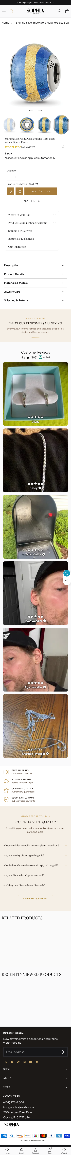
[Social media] (66, 580)
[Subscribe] (61, 1052)
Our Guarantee (17, 246)
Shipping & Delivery (20, 230)
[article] (35, 394)
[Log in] (59, 11)
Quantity (12, 170)
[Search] (11, 11)
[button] (67, 11)
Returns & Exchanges (21, 238)
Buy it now (31, 201)
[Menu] (3, 11)
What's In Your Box (19, 214)
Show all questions (35, 898)
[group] (10, 124)
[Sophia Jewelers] (35, 11)
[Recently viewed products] (66, 573)
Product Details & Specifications (27, 222)
